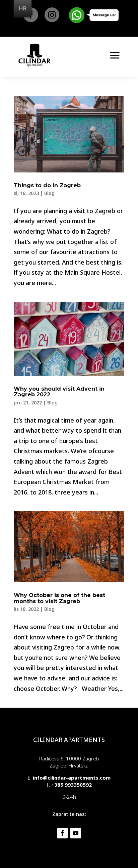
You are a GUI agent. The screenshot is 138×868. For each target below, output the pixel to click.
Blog (49, 193)
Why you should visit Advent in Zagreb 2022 (59, 392)
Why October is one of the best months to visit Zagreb (59, 598)
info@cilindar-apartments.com (72, 777)
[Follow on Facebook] (62, 833)
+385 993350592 (71, 784)
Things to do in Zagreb (47, 185)
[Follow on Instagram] (52, 14)
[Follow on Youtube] (75, 833)
